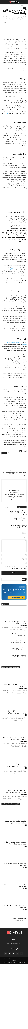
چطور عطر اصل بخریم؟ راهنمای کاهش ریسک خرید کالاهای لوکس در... (19, 642)
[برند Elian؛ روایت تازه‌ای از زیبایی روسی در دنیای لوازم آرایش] (5, 650)
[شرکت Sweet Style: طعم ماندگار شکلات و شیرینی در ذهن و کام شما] (14, 813)
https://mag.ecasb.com (14, 492)
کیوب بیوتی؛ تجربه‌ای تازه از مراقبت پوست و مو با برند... (18, 634)
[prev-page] (25, 533)
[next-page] (23, 533)
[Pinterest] (18, 463)
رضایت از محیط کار (11, 452)
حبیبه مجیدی (22, 625)
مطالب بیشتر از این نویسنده (9, 507)
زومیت (24, 451)
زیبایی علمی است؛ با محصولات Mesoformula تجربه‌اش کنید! (16, 791)
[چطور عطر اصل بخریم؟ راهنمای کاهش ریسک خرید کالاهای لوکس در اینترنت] (5, 642)
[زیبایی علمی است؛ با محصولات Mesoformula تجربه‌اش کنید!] (14, 782)
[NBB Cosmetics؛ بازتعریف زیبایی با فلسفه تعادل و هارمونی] (14, 729)
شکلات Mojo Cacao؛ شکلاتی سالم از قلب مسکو (14, 906)
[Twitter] (21, 463)
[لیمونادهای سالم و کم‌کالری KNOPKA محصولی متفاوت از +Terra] (14, 834)
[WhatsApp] (14, 463)
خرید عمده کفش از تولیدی (20, 920)
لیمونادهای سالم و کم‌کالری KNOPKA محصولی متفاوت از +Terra (14, 843)
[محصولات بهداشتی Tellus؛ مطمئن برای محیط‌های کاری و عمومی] (14, 756)
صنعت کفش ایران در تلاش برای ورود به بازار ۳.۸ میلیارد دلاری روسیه (18, 512)
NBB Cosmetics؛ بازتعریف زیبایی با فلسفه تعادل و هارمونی (15, 738)
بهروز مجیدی (23, 767)
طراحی (17, 452)
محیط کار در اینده (5, 454)
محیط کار (21, 452)
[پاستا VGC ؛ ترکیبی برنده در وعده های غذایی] (14, 876)
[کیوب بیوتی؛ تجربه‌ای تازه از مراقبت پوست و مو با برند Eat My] (5, 635)
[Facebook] (25, 463)
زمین (7, 113)
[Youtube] (5, 953)
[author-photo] (14, 488)
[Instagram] (17, 953)
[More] (11, 463)
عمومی (21, 5)
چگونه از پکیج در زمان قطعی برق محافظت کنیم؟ (15, 622)
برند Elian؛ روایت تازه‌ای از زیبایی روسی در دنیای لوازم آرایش (19, 648)
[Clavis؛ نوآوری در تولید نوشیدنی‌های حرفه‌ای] (23, 520)
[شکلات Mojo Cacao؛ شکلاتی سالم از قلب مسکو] (14, 897)
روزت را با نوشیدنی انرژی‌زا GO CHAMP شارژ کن (19, 526)
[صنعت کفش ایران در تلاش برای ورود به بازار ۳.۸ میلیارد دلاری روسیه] (23, 512)
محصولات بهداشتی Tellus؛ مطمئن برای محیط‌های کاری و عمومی (15, 765)
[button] (26, 2)
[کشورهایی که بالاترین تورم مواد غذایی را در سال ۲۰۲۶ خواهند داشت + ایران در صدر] (5, 657)
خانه (26, 5)
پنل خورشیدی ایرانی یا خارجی (20, 918)
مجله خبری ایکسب (14, 490)
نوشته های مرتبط (22, 507)
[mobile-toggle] (20, 2)
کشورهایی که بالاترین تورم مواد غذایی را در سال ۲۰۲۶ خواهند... (19, 656)
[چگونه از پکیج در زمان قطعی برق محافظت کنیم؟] (14, 613)
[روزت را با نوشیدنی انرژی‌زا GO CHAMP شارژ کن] (23, 527)
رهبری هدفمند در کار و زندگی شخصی (8, 473)
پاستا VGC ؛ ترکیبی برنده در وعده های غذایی (15, 885)
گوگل (11, 269)
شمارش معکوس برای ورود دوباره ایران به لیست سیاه (20, 474)
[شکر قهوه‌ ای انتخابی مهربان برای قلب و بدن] (14, 855)
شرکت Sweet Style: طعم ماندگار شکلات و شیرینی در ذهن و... (15, 822)
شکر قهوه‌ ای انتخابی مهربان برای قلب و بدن (15, 864)
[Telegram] (15, 500)
